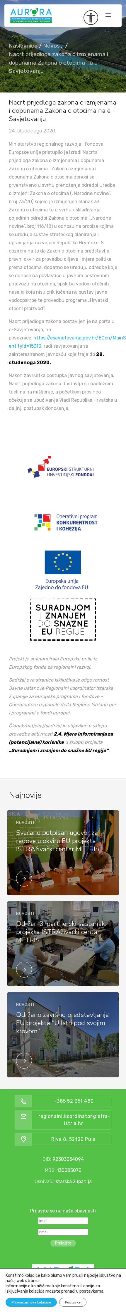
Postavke (73, 1302)
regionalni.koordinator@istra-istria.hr (74, 1119)
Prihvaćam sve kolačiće (31, 1302)
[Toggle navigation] (108, 15)
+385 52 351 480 (74, 1101)
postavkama (91, 1291)
